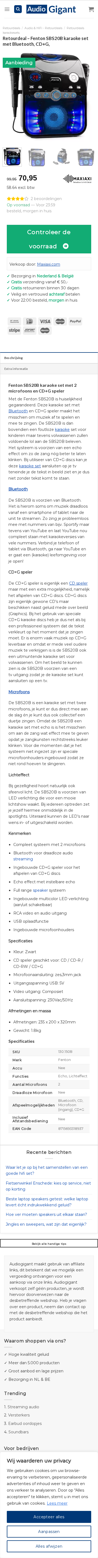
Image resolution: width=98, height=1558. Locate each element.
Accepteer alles (48, 1516)
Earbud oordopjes (25, 1423)
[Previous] (11, 96)
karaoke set (30, 466)
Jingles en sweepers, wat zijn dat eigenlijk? (46, 1224)
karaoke (62, 429)
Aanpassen (49, 1531)
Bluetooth (18, 411)
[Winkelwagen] (91, 9)
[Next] (86, 96)
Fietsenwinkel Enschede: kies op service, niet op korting (48, 1186)
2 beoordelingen (46, 198)
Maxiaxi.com (48, 264)
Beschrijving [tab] (13, 358)
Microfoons (19, 691)
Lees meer (57, 1503)
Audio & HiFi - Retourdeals (43, 28)
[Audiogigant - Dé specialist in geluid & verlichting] (54, 9)
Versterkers (19, 1415)
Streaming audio (23, 1406)
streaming (23, 859)
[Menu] (7, 9)
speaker (40, 890)
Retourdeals (11, 28)
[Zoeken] (18, 9)
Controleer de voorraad (49, 238)
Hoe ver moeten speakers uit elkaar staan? (46, 1214)
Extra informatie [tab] (16, 368)
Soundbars (18, 1432)
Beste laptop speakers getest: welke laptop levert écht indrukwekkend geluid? (47, 1202)
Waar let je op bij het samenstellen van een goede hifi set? (47, 1170)
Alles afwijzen (49, 1546)
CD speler (78, 583)
